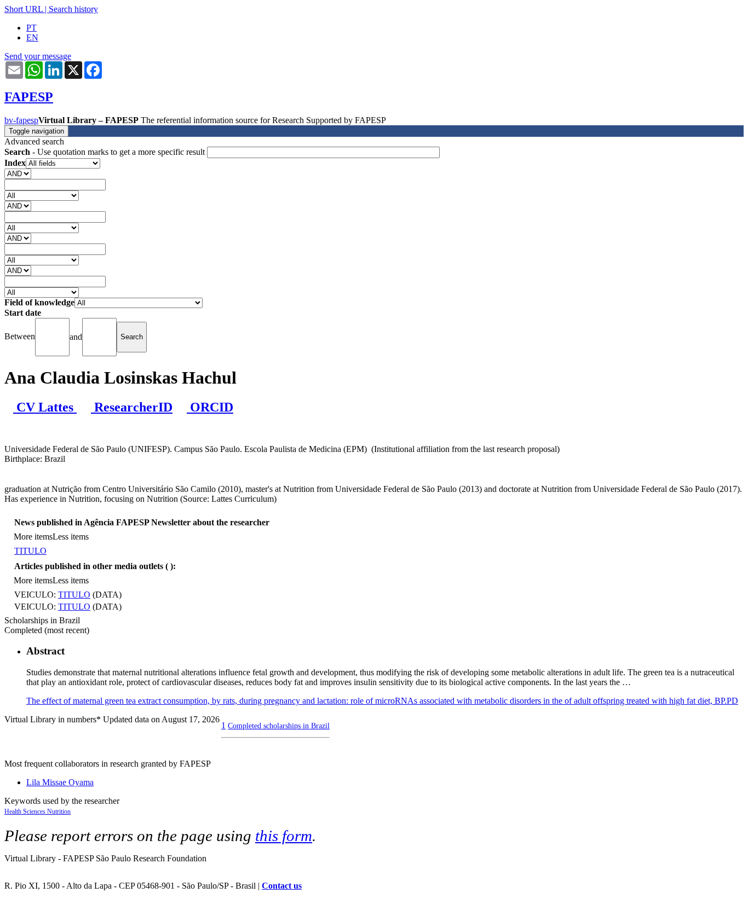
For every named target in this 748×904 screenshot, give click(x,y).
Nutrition (59, 811)
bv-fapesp (21, 120)
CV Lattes (45, 407)
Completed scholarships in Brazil (279, 725)
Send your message (37, 56)
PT (31, 27)
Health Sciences (25, 811)
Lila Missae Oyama (60, 782)
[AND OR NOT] (17, 173)
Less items (71, 536)
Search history (73, 9)
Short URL (23, 9)
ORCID (210, 407)
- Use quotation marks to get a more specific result (105, 152)
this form (283, 835)
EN (32, 37)
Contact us (282, 885)
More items (33, 536)
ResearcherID (131, 407)
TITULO (30, 550)
